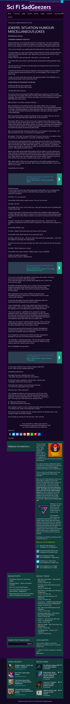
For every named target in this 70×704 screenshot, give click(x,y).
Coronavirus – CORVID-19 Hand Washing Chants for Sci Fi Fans (50, 602)
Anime (23, 13)
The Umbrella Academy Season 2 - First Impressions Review (24, 691)
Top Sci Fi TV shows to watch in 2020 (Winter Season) (49, 683)
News (9, 13)
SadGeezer (23, 22)
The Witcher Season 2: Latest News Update (50, 666)
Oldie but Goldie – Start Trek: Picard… (49, 624)
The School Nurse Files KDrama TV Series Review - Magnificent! (23, 681)
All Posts (34, 1)
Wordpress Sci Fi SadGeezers (48, 547)
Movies (30, 13)
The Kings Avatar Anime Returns (47, 585)
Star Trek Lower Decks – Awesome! (48, 579)
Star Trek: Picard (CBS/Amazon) (47, 607)
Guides (10, 17)
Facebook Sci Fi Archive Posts (48, 552)
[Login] (62, 1)
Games (43, 13)
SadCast (49, 13)
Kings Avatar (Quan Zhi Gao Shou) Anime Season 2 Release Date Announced (21, 594)
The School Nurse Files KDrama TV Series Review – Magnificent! (19, 590)
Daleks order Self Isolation (46, 596)
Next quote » (40, 653)
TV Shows (16, 13)
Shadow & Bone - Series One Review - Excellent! (24, 666)
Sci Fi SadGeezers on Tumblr (48, 567)
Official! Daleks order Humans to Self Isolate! (50, 692)
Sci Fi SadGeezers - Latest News (49, 557)
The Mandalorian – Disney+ (46, 630)
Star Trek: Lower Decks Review (18, 587)
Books (36, 13)
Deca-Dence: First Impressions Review (49, 590)
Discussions (58, 13)
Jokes (12, 438)
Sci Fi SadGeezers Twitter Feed (48, 562)
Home (30, 1)
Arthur (13, 285)
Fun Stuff (38, 1)
